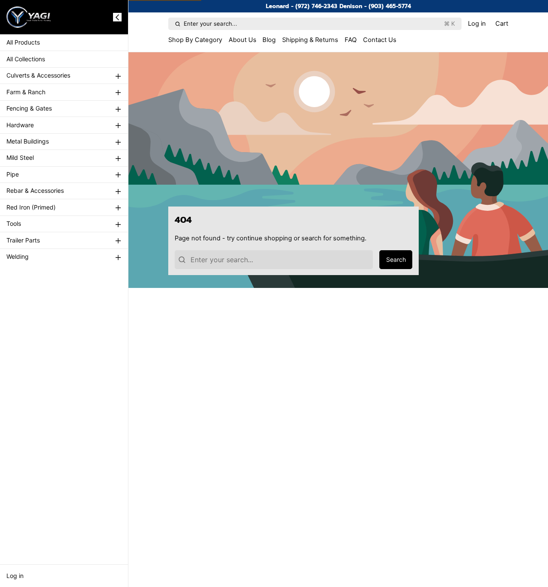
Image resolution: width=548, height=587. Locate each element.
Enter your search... (319, 23)
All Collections (25, 59)
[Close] (117, 17)
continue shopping (264, 238)
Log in (15, 575)
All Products (23, 42)
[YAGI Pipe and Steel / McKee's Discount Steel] (28, 17)
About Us (242, 40)
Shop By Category (195, 40)
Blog (269, 40)
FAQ (351, 40)
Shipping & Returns (310, 40)
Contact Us (379, 40)
